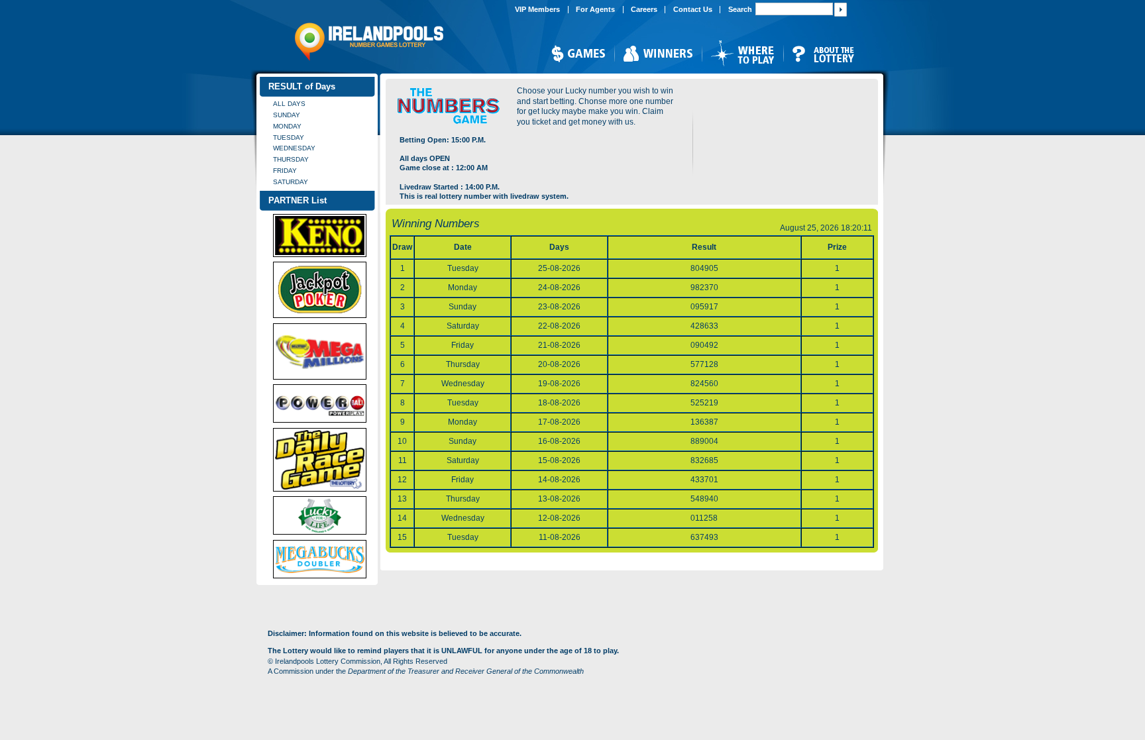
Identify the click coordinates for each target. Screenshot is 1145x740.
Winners (658, 53)
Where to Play (742, 53)
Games (578, 53)
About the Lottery (823, 53)
